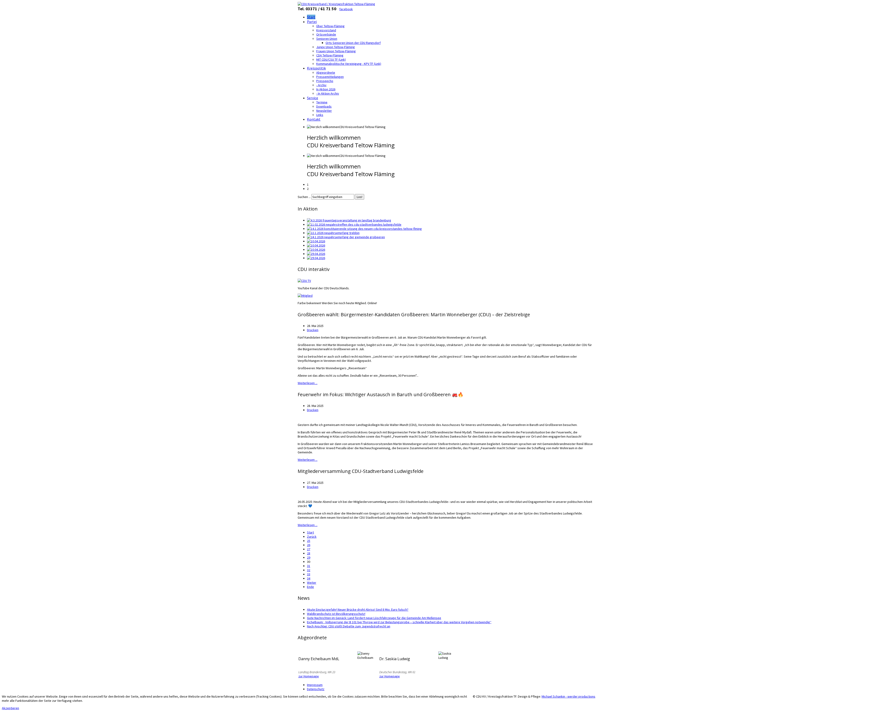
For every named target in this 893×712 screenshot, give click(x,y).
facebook (346, 9)
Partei (312, 21)
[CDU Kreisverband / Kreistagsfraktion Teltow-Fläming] (336, 4)
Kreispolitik (316, 68)
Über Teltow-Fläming (330, 26)
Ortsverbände (326, 34)
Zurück (312, 536)
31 (308, 566)
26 (308, 545)
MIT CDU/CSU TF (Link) (331, 59)
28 (308, 553)
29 (308, 557)
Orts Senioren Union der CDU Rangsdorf (353, 43)
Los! (359, 197)
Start (311, 17)
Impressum (315, 685)
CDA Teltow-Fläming (329, 55)
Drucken (312, 330)
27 (308, 549)
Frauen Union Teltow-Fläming (336, 51)
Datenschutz (315, 689)
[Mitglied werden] (305, 295)
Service (312, 98)
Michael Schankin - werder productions (568, 696)
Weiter (311, 582)
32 (308, 570)
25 (308, 541)
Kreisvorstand (326, 30)
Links (319, 115)
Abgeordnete (325, 72)
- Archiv (321, 85)
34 (308, 578)
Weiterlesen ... (307, 383)
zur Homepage (308, 676)
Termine (321, 102)
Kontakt (313, 119)
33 (308, 574)
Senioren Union (326, 38)
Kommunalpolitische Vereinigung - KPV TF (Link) (348, 64)
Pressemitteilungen (330, 77)
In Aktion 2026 (325, 89)
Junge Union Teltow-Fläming (335, 47)
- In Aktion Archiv (327, 93)
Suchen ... (304, 197)
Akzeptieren (10, 708)
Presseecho (324, 81)
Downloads (324, 106)
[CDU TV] (304, 281)
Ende (310, 587)
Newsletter (324, 111)
